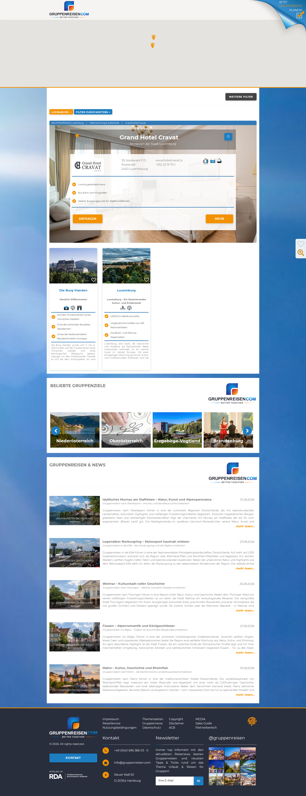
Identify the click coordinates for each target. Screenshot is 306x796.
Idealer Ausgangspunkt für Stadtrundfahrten (104, 201)
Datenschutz (151, 727)
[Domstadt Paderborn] (252, 753)
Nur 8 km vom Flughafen (92, 192)
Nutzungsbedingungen (120, 727)
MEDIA (200, 719)
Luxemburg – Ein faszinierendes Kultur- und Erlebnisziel (126, 301)
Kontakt (73, 758)
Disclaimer (176, 723)
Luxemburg (126, 290)
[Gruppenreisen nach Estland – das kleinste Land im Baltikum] (220, 753)
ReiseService (112, 723)
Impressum (111, 719)
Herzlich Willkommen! (73, 299)
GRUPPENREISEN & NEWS (77, 464)
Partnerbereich (206, 727)
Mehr (219, 218)
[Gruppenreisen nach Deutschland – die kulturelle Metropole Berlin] (236, 753)
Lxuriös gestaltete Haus (91, 184)
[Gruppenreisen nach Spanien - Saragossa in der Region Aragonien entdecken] (220, 779)
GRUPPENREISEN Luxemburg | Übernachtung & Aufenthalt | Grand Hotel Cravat (98, 123)
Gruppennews (152, 723)
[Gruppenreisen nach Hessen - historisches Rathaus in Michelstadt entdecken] (252, 779)
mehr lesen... (245, 526)
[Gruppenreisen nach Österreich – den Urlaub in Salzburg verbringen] (252, 766)
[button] (154, 37)
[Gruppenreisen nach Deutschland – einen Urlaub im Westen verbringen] (220, 766)
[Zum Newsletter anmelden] (198, 781)
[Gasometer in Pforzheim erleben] (236, 766)
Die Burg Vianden (73, 290)
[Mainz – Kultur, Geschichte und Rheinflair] (236, 779)
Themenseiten (152, 719)
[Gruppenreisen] (69, 9)
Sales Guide (204, 723)
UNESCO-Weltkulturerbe (124, 316)
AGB (172, 727)
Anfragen (88, 218)
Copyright (176, 719)
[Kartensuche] (301, 254)
